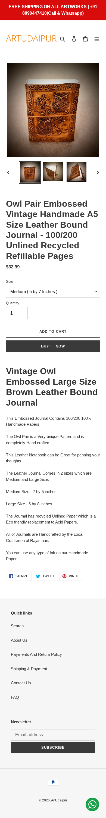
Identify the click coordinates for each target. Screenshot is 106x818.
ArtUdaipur (59, 800)
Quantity (12, 303)
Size (9, 282)
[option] (30, 172)
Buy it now (53, 346)
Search (17, 625)
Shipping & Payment (29, 668)
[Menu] (96, 39)
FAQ (15, 697)
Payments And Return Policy (36, 654)
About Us (19, 640)
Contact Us (21, 683)
